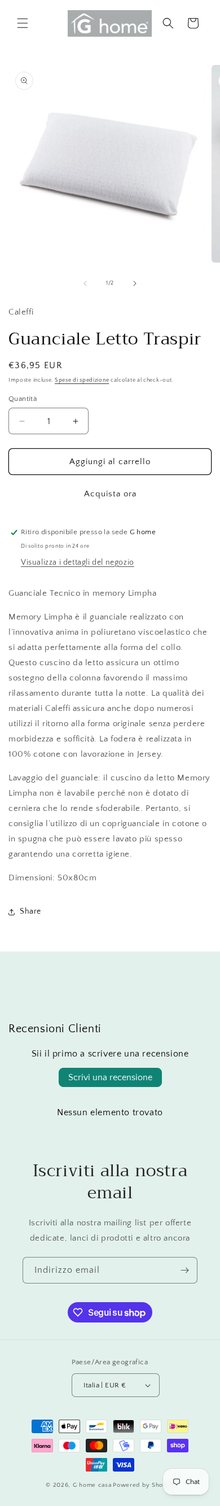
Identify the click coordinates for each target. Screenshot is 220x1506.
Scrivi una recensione (110, 1077)
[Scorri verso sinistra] (85, 283)
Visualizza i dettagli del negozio (77, 562)
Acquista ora (110, 494)
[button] (22, 23)
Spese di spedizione (82, 380)
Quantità (22, 399)
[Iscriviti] (184, 1270)
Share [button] (30, 911)
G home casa (92, 1485)
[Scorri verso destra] (134, 283)
